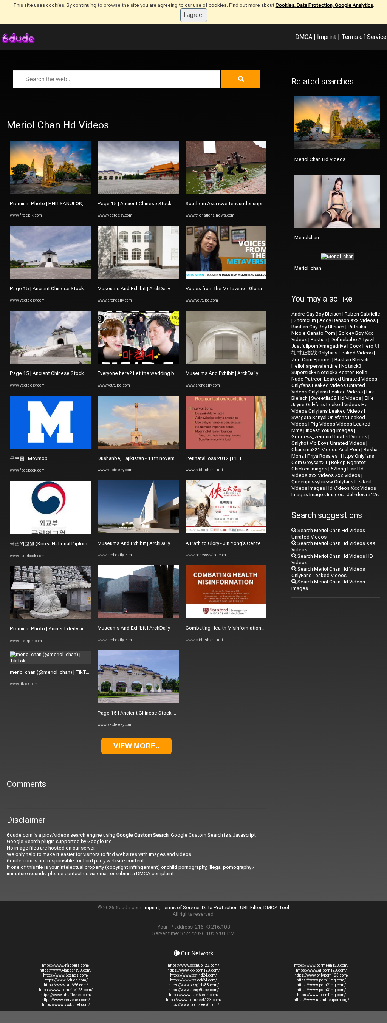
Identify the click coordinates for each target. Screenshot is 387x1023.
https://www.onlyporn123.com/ (321, 975)
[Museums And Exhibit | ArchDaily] (138, 277)
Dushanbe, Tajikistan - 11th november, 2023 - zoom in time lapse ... (172, 458)
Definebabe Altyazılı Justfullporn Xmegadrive (333, 342)
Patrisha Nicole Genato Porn (328, 329)
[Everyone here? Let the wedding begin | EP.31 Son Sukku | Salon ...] (138, 362)
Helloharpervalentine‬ (314, 366)
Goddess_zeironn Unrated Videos (329, 436)
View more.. (136, 746)
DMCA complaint (155, 873)
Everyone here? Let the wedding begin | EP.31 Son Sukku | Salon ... (171, 373)
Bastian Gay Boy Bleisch (317, 326)
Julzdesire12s (363, 494)
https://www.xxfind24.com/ (193, 975)
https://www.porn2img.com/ (321, 985)
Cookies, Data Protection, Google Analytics (324, 5)
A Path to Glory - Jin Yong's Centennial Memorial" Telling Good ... (257, 543)
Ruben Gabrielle (362, 314)
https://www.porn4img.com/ (321, 994)
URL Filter (250, 907)
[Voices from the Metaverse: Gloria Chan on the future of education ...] (226, 277)
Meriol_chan (307, 268)
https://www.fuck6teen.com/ (193, 994)
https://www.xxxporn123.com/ (193, 970)
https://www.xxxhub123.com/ (193, 965)
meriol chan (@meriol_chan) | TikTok (50, 672)
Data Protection (220, 907)
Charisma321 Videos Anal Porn (325, 449)
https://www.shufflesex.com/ (65, 994)
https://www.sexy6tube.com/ (193, 989)
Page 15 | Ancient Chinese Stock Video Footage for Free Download (85, 288)
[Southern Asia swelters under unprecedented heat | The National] (226, 192)
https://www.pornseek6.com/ (193, 1004)
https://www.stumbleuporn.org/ (321, 999)
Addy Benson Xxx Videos (347, 320)
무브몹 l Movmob (29, 458)
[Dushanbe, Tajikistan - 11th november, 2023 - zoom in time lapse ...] (138, 447)
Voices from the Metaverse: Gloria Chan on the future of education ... (262, 288)
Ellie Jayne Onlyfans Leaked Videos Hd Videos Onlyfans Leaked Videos (332, 404)
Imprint (326, 36)
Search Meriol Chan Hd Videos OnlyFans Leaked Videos (328, 572)
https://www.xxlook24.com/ (193, 980)
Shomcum (305, 320)
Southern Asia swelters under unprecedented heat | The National (258, 203)
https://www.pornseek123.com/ (193, 999)
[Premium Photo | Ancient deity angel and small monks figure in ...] (50, 617)
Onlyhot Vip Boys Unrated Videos (328, 443)
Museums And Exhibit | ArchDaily (134, 288)
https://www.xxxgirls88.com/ (193, 985)
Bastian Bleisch (351, 359)
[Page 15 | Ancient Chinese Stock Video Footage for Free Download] (50, 277)
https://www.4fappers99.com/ (66, 970)
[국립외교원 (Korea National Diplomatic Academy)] (50, 532)
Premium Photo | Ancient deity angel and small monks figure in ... (82, 628)
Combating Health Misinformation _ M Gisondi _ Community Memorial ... (265, 628)
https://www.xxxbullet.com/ (66, 1004)
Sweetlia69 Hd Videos (336, 398)
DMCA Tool (276, 907)
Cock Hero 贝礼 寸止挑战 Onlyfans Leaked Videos (335, 349)
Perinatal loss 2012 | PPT (214, 458)
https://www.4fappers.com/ (66, 965)
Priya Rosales (322, 456)
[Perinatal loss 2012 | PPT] (226, 447)
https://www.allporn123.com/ (321, 970)
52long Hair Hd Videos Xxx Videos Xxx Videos (327, 472)
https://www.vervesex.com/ (66, 999)
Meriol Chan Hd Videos (319, 159)
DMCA (303, 36)
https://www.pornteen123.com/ (321, 965)
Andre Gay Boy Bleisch (316, 314)
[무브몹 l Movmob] (50, 447)
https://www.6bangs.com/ (65, 975)
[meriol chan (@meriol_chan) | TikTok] (50, 661)
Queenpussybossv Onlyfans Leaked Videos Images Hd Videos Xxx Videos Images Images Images (333, 488)
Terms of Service (363, 36)
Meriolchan (306, 237)
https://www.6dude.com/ (66, 980)
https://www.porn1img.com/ (321, 980)
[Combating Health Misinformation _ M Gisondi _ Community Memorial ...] (226, 616)
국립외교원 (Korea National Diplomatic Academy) (65, 543)
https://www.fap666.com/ (66, 985)
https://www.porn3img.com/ (321, 989)
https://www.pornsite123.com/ (66, 989)
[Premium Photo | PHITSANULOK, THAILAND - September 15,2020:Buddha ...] (50, 192)
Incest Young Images (329, 430)
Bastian (319, 339)
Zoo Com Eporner (311, 359)
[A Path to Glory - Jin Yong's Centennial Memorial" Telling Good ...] (226, 531)
